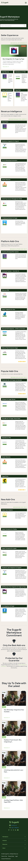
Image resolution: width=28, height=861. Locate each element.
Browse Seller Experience (18, 43)
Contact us (14, 825)
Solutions (14, 840)
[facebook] (10, 830)
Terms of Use (4, 856)
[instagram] (14, 830)
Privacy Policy (11, 856)
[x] (12, 830)
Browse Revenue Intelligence (17, 119)
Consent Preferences (6, 858)
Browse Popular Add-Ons (18, 377)
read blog (6, 717)
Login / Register (15, 827)
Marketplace (14, 836)
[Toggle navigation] (26, 3)
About (14, 848)
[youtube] (18, 830)
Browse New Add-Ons (19, 507)
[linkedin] (16, 830)
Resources (14, 844)
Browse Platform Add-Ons (18, 249)
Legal (16, 856)
